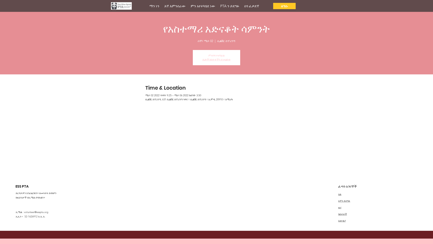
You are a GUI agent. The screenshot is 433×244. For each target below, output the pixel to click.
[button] (154, 6)
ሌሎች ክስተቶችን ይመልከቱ (216, 60)
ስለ (339, 194)
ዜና (339, 207)
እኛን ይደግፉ (344, 200)
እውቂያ (342, 220)
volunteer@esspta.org (36, 212)
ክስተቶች (342, 214)
